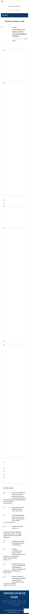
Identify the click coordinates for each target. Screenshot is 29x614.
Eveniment (14, 601)
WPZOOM (17, 612)
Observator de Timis (14, 595)
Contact (24, 602)
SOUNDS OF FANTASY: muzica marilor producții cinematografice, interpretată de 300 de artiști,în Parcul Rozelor (14, 580)
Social (24, 601)
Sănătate (14, 27)
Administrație (6, 601)
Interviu (5, 602)
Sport (15, 602)
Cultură (20, 601)
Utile (19, 602)
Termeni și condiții (14, 604)
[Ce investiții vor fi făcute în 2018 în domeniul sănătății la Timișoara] (5, 29)
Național (10, 602)
